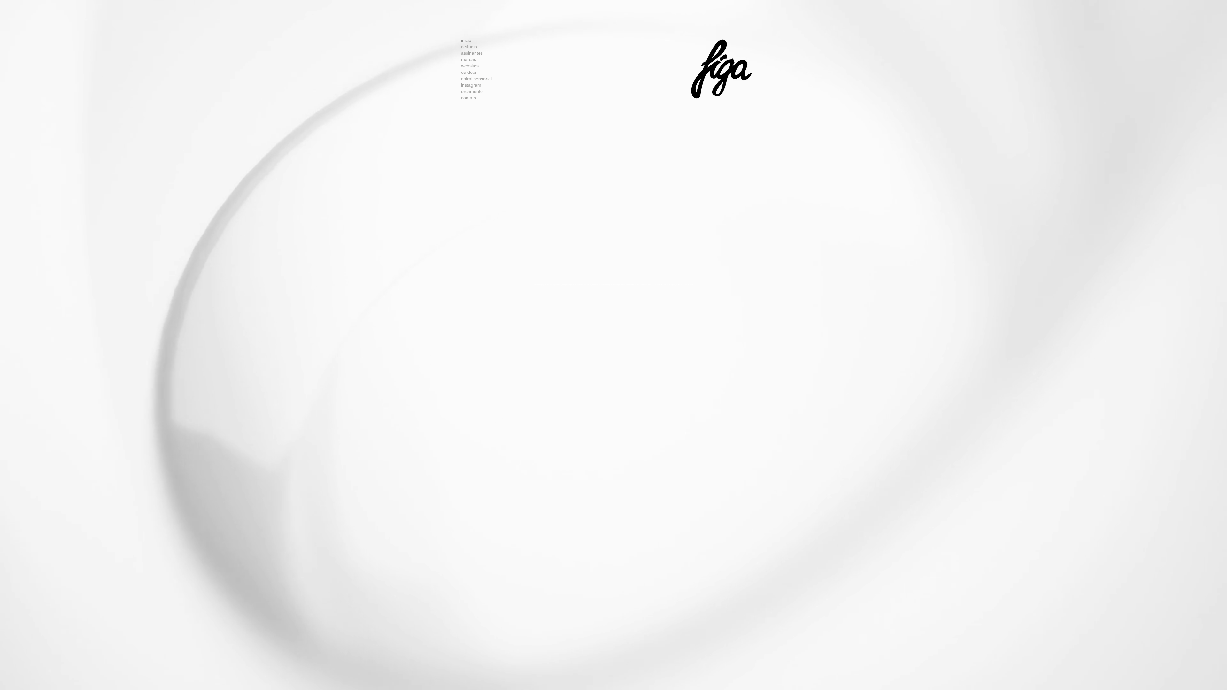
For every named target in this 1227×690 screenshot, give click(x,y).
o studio (469, 46)
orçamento (472, 91)
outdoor (469, 72)
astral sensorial (472, 78)
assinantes (472, 53)
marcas (468, 59)
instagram (471, 85)
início (466, 40)
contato (468, 97)
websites (470, 65)
